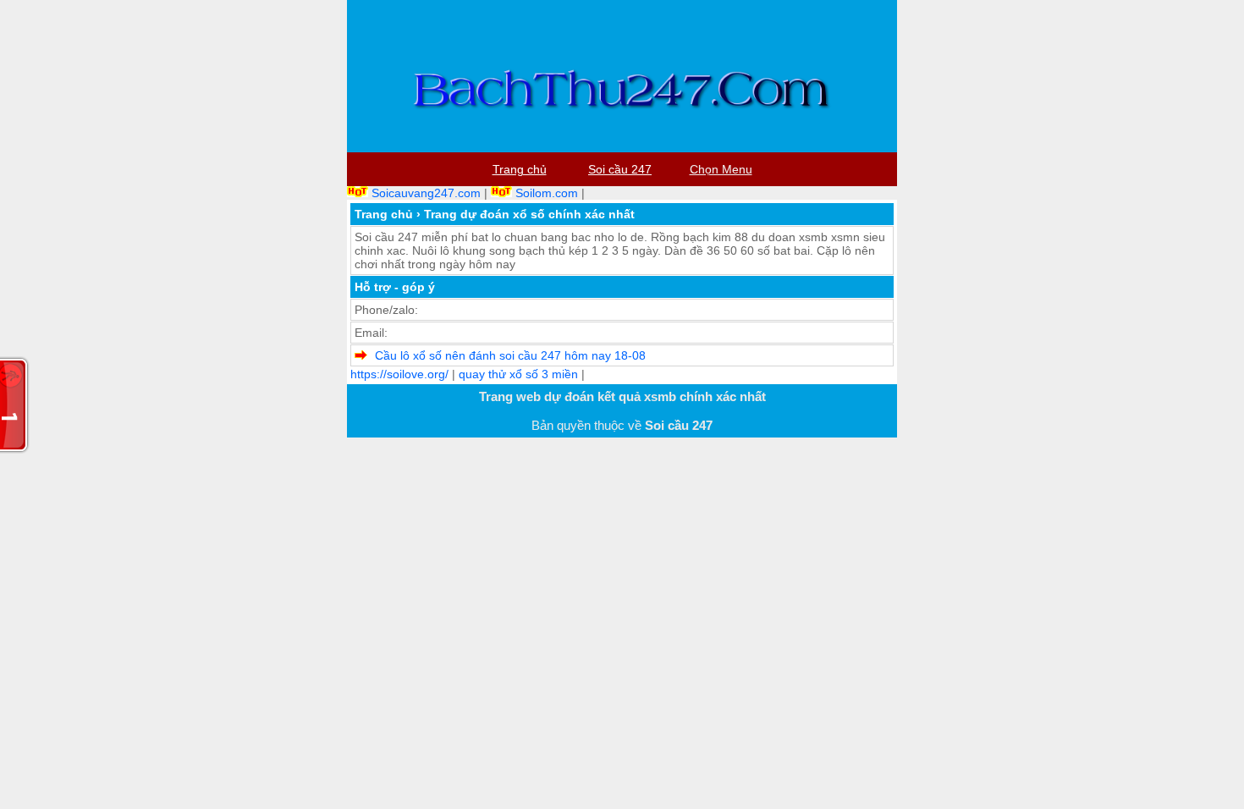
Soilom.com (546, 193)
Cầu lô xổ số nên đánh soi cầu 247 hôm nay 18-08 (510, 355)
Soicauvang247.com (426, 193)
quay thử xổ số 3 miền (518, 374)
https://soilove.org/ (399, 374)
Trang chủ (384, 214)
